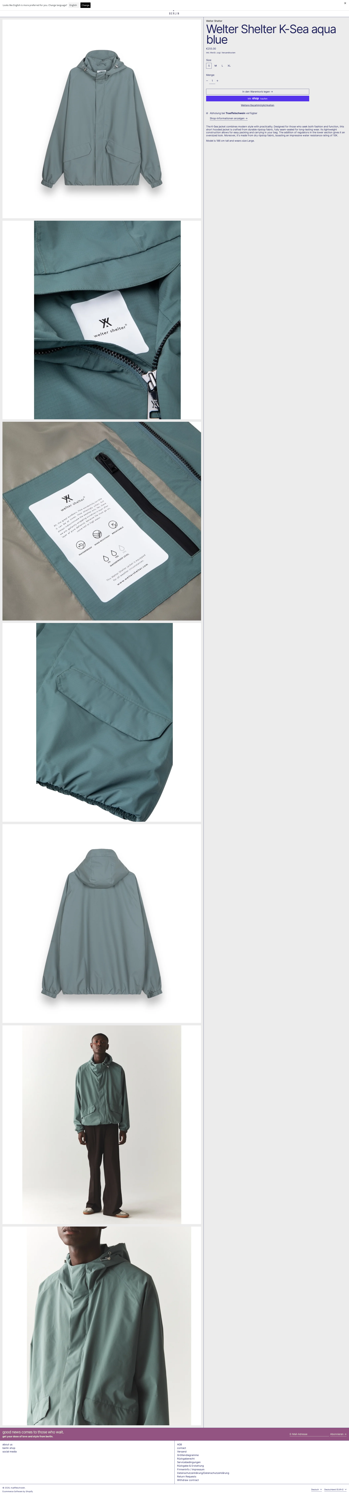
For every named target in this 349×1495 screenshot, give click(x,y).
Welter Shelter (214, 21)
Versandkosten (228, 52)
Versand (181, 1451)
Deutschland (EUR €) (334, 1489)
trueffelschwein (18, 1488)
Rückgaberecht (186, 1458)
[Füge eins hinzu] (217, 81)
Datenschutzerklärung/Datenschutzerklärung (203, 1473)
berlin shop (8, 1448)
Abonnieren (337, 1434)
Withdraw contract (188, 1480)
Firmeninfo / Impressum (190, 1469)
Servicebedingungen (189, 1462)
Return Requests (186, 1476)
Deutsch (315, 1489)
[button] (101, 119)
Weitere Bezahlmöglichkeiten (257, 105)
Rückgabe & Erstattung (190, 1465)
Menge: (210, 74)
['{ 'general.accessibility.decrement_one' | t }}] (207, 81)
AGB (179, 1444)
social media (9, 1451)
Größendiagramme (188, 1455)
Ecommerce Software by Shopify (17, 1491)
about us (7, 1444)
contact (181, 1448)
